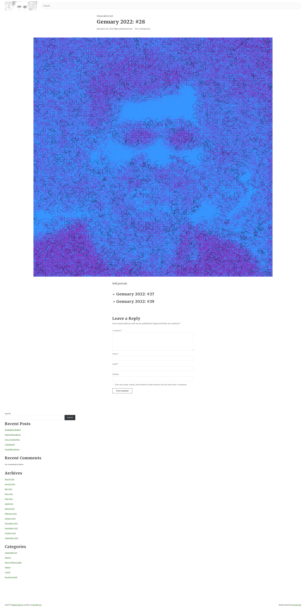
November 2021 (11, 528)
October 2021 (10, 533)
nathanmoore (125, 28)
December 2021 (11, 523)
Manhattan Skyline (13, 430)
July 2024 (8, 489)
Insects (8, 558)
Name (115, 354)
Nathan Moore (17, 605)
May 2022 (9, 499)
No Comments (142, 28)
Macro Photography (13, 563)
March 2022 (10, 509)
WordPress (36, 605)
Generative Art (105, 16)
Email (115, 364)
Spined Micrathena (13, 435)
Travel (7, 572)
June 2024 (9, 494)
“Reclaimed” (10, 445)
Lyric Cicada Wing (12, 440)
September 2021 (11, 538)
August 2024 (10, 484)
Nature (8, 567)
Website (115, 374)
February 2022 (11, 514)
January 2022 (10, 519)
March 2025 (10, 479)
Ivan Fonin (296, 605)
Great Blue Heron (12, 449)
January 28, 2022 (105, 28)
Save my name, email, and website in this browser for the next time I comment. (151, 385)
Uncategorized (11, 577)
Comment (117, 331)
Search (8, 414)
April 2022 (9, 504)
